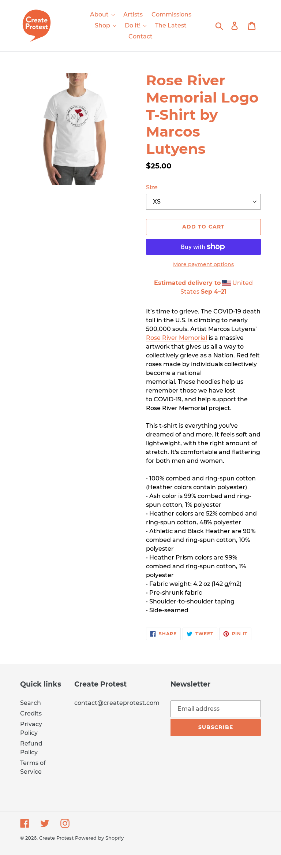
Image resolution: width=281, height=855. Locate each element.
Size (152, 187)
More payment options (203, 264)
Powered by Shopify (99, 838)
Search (30, 702)
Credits (31, 713)
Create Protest (56, 838)
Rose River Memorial (176, 337)
